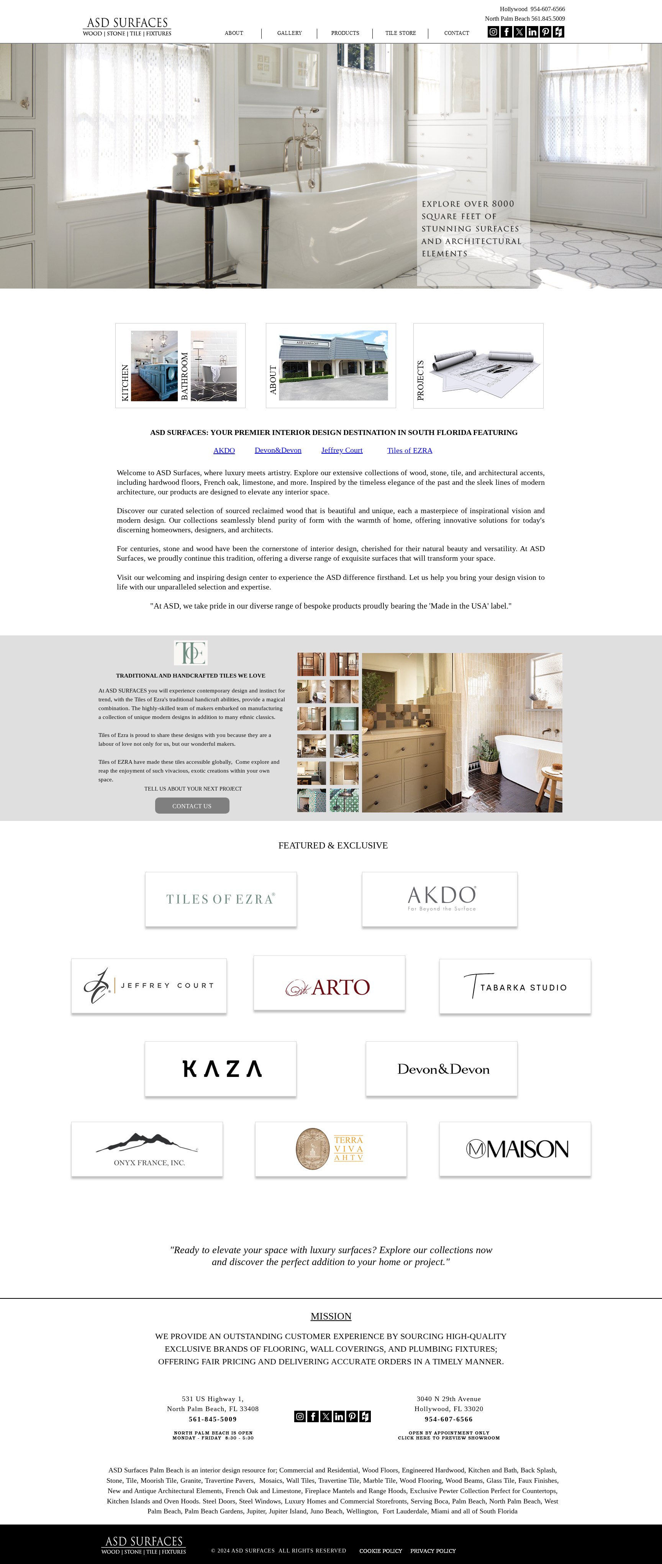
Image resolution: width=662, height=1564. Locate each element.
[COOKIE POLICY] (376, 1552)
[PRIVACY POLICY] (431, 1551)
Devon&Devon (278, 450)
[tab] (311, 664)
